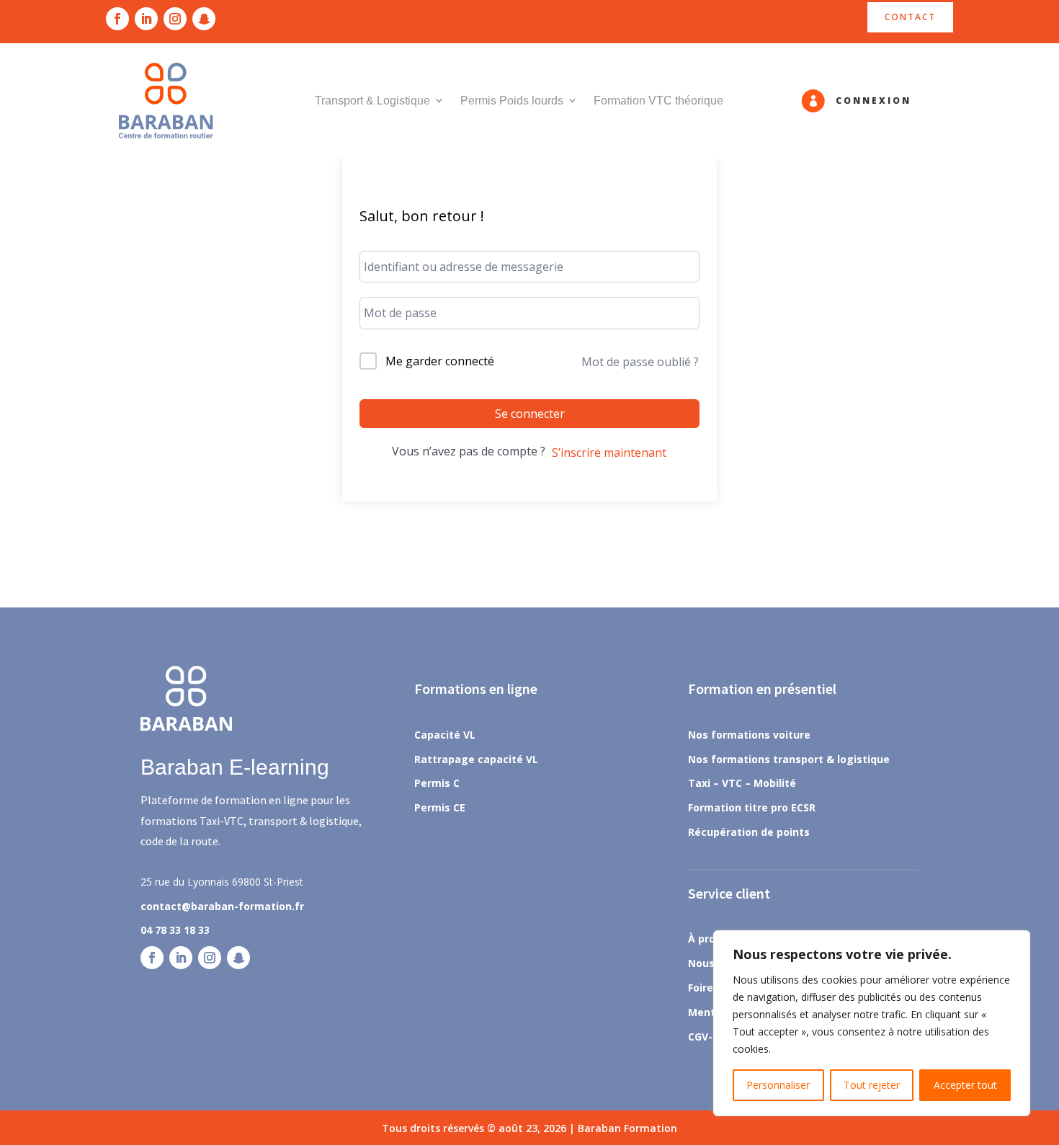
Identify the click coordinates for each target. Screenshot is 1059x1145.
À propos (711, 938)
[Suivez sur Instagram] (175, 18)
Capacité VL (444, 734)
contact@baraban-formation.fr (222, 906)
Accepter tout (965, 1085)
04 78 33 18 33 (175, 930)
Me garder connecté (439, 361)
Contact (910, 17)
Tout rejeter (872, 1085)
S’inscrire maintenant (609, 452)
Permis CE (439, 807)
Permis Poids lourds (511, 100)
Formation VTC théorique (658, 100)
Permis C (437, 783)
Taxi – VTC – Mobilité (742, 783)
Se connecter (530, 414)
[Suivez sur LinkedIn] (146, 18)
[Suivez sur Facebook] (117, 18)
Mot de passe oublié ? (640, 362)
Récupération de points (749, 832)
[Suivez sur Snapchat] (203, 18)
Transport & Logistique (372, 100)
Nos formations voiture (749, 734)
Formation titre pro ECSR (752, 807)
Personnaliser (778, 1085)
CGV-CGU (710, 1036)
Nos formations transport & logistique (789, 759)
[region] (871, 1023)
